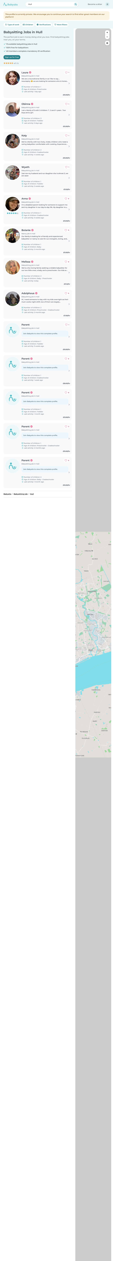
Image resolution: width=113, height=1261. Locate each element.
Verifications (45, 25)
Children (29, 25)
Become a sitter (95, 4)
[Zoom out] (107, 37)
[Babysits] (11, 4)
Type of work (13, 25)
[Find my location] (107, 43)
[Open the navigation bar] (107, 4)
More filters (61, 25)
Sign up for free (12, 57)
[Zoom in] (107, 32)
